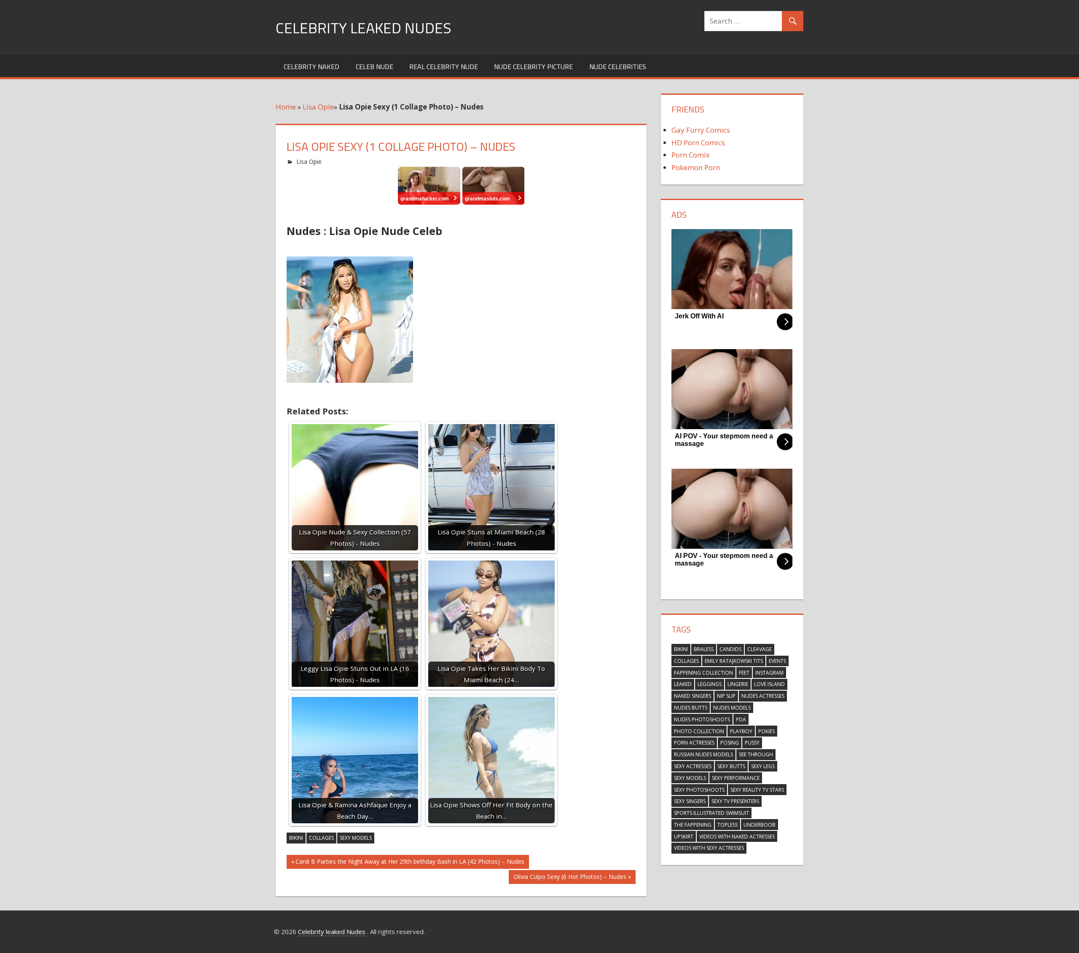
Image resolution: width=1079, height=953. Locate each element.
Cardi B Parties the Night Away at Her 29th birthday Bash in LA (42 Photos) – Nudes (409, 863)
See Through (756, 754)
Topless (727, 824)
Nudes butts (690, 707)
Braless (704, 649)
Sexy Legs (763, 766)
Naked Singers (692, 695)
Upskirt (683, 836)
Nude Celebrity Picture (533, 66)
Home (286, 107)
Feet (744, 672)
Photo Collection (699, 731)
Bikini (296, 837)
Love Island (769, 684)
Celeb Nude (374, 66)
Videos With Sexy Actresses (709, 848)
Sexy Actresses (692, 766)
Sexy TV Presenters (735, 801)
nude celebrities (617, 66)
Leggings (710, 684)
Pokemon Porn (695, 167)
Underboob (759, 824)
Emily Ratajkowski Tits (734, 661)
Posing (729, 742)
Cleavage (759, 649)
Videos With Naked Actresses (737, 836)
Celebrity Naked (311, 66)
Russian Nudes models (703, 754)
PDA (741, 719)
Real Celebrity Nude (443, 66)
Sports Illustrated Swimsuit (711, 813)
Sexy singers (690, 801)
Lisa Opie (318, 107)
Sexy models (356, 837)
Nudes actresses (762, 695)
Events (777, 661)
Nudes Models (732, 707)
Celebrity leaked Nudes (363, 27)
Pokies (766, 731)
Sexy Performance (736, 778)
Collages (321, 837)
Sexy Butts (731, 766)
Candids (730, 649)
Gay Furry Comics (700, 130)
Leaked (683, 684)
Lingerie (737, 684)
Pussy (752, 742)
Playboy (741, 731)
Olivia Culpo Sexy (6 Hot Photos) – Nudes (569, 878)
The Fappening (692, 824)
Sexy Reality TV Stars (757, 789)
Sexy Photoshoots (699, 789)
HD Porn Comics (698, 142)
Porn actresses (694, 742)
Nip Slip (726, 695)
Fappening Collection (703, 672)
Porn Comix (690, 155)
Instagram (769, 672)
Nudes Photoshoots (702, 719)
